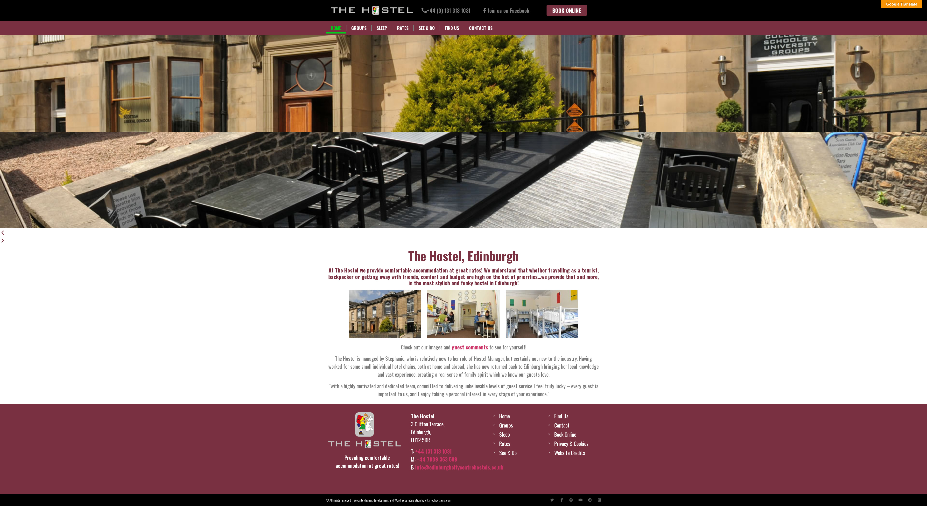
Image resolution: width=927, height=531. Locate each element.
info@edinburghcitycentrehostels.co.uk (459, 467)
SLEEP (382, 28)
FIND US (452, 28)
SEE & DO (427, 28)
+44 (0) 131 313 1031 (449, 10)
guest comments (470, 347)
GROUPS (358, 28)
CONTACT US (480, 28)
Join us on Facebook (508, 10)
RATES (402, 28)
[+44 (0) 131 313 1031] (424, 10)
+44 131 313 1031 (433, 451)
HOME (336, 28)
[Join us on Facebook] (484, 10)
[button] (463, 232)
